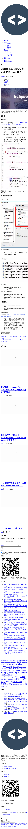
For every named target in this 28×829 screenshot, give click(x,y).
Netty (9, 670)
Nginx (14, 670)
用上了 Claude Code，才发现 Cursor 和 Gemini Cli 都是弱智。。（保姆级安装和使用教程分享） (15, 695)
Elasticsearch (13, 662)
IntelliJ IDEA (13, 664)
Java (6, 42)
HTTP (3, 664)
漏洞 (9, 682)
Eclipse (3, 662)
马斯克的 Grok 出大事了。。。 (12, 611)
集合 (8, 45)
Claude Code (4, 660)
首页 (6, 40)
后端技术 (3, 824)
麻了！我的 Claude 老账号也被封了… (14, 599)
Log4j (5, 668)
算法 (24, 681)
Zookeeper (12, 677)
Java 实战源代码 (8, 766)
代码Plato (6, 693)
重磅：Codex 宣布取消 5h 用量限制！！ (14, 612)
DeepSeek (11, 660)
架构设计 (22, 824)
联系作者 (6, 776)
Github (24, 662)
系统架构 (6, 684)
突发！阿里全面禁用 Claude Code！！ (14, 627)
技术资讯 (3, 76)
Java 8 (9, 667)
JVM (8, 48)
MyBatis (18, 668)
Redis (19, 670)
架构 (18, 824)
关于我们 (6, 774)
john (5, 704)
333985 (5, 698)
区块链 (17, 677)
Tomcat (6, 677)
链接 (8, 333)
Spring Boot (10, 52)
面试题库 (7, 58)
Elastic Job (7, 662)
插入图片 (3, 545)
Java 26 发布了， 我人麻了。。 (13, 528)
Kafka (21, 667)
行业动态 (6, 82)
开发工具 (7, 824)
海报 (3, 333)
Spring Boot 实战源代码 (10, 768)
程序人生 (17, 682)
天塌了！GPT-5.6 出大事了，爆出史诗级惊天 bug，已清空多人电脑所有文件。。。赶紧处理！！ (15, 607)
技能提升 (8, 62)
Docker (18, 660)
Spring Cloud (10, 54)
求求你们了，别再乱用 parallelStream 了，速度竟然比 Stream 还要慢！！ (13, 437)
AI (5, 57)
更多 (16, 824)
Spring (6, 50)
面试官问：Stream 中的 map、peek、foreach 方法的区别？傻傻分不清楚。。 (13, 389)
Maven (12, 668)
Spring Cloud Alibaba (17, 674)
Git (19, 662)
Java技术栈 (7, 809)
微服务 (13, 679)
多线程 (9, 47)
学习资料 (7, 60)
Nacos (5, 670)
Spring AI (9, 55)
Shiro (24, 670)
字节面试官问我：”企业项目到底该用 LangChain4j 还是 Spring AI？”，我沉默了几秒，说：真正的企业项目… (15, 624)
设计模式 (15, 684)
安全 (7, 679)
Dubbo (23, 660)
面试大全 (14, 826)
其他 (25, 823)
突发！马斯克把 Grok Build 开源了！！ (14, 604)
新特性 (9, 43)
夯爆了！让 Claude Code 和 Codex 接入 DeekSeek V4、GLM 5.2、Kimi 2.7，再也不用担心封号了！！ (15, 619)
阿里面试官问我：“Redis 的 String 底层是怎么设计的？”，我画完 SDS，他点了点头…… (15, 589)
